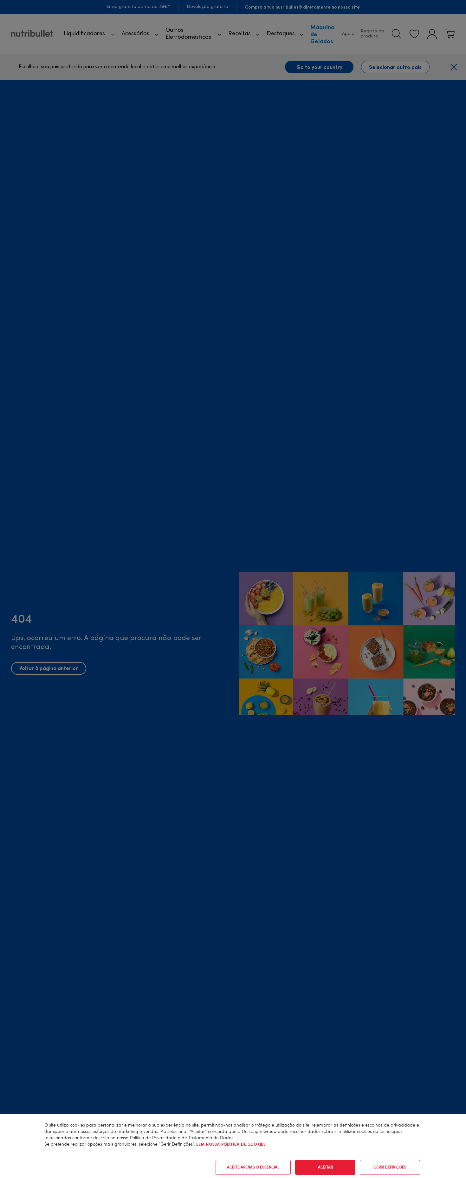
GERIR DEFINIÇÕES (389, 1167)
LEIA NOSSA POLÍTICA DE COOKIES (231, 1145)
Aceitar (325, 1167)
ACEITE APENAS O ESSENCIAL (253, 1167)
